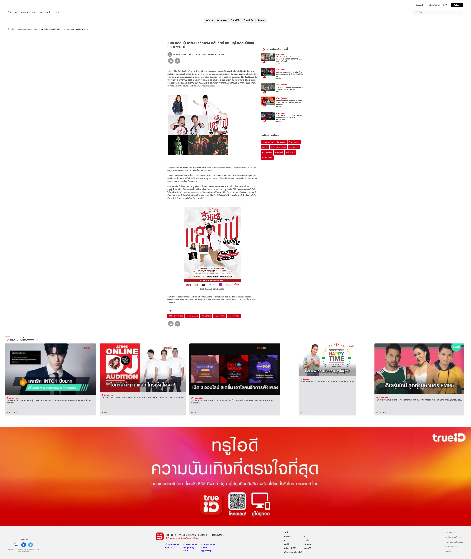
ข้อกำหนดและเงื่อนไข (453, 537)
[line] (16, 544)
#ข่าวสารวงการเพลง (278, 147)
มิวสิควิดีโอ (235, 20)
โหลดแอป (419, 5)
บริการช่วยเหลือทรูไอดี (293, 552)
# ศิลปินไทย (281, 54)
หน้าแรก (209, 20)
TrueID (15, 5)
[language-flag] (444, 5)
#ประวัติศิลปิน (267, 152)
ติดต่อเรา (448, 551)
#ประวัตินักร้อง (294, 142)
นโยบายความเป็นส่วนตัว (454, 541)
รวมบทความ (222, 20)
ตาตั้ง (48, 12)
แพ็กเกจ (307, 544)
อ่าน (34, 12)
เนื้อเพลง (261, 20)
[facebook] (23, 544)
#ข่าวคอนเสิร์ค (220, 316)
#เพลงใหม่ (279, 152)
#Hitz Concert (192, 316)
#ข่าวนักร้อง (290, 152)
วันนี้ (9, 12)
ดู (16, 12)
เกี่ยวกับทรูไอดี (450, 532)
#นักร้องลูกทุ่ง (294, 147)
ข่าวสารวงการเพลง (24, 29)
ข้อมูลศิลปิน (249, 20)
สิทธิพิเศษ (24, 12)
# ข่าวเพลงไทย (12, 397)
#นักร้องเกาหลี (267, 157)
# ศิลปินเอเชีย (281, 84)
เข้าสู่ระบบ (457, 5)
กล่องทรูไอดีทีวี (290, 548)
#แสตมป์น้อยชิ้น (233, 316)
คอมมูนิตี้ (307, 548)
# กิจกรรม (305, 379)
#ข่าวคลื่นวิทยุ (206, 316)
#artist (265, 147)
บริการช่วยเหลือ (451, 546)
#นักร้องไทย (281, 142)
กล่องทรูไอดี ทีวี (434, 5)
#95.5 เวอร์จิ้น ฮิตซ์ (176, 316)
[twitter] (30, 544)
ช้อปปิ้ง (287, 544)
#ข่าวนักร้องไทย (267, 142)
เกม (41, 12)
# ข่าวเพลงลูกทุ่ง (383, 397)
